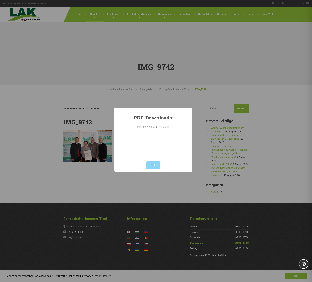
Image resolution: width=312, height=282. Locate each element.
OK (153, 165)
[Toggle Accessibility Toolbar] (304, 264)
